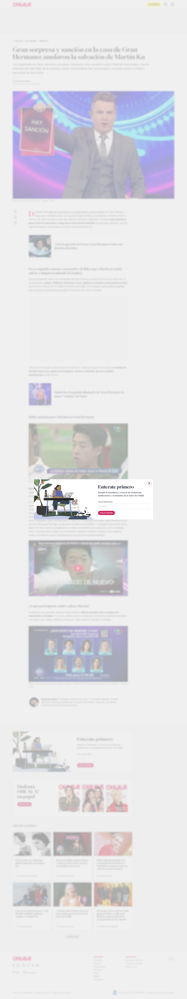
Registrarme (106, 513)
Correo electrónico (105, 502)
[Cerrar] (149, 483)
